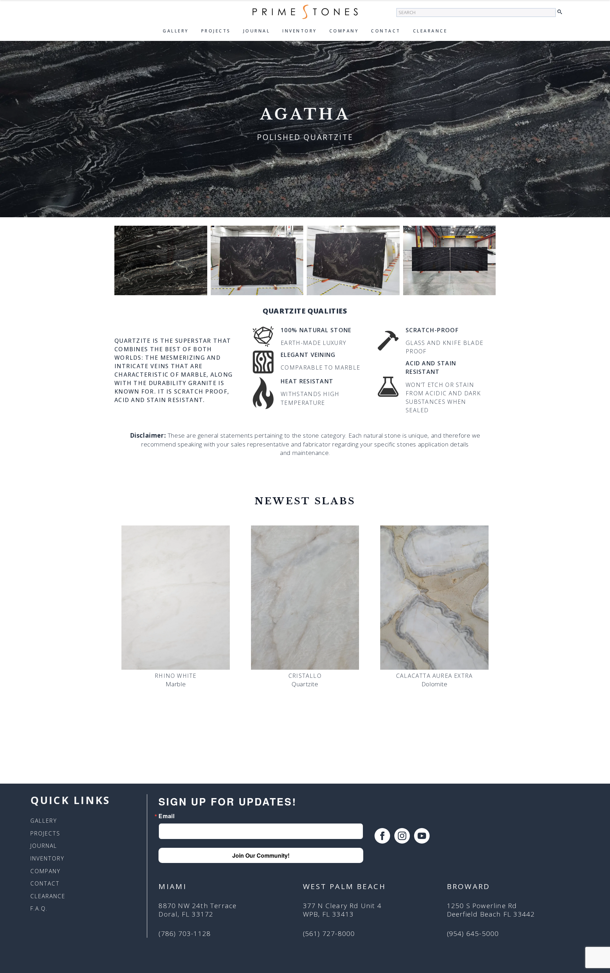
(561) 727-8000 (329, 933)
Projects (216, 31)
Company (344, 31)
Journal (256, 31)
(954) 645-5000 (473, 933)
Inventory (299, 31)
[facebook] (382, 836)
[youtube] (422, 836)
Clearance (430, 31)
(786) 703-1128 (185, 933)
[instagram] (402, 836)
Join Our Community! (260, 855)
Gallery (176, 31)
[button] (561, 12)
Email (166, 816)
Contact (386, 31)
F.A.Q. (39, 909)
